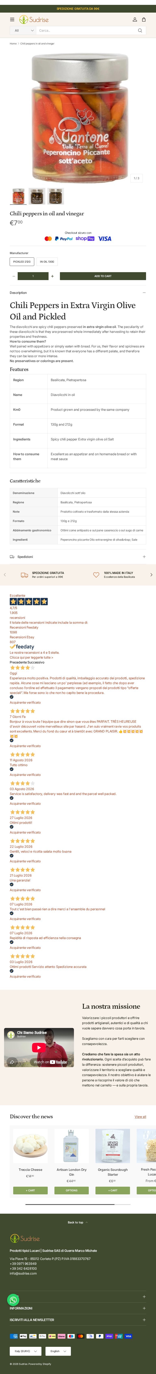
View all (140, 1117)
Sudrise (23, 1363)
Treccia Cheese (30, 1170)
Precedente (18, 662)
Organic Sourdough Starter (113, 1172)
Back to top (76, 1222)
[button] (143, 19)
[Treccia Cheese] (30, 1146)
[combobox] (78, 30)
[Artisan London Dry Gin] (71, 1146)
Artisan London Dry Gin (72, 1172)
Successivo (35, 662)
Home (13, 43)
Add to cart (102, 276)
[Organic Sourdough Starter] (112, 1146)
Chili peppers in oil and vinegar (37, 43)
